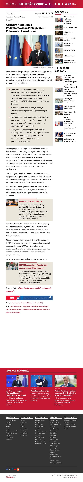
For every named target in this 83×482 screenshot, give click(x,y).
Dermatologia (53, 431)
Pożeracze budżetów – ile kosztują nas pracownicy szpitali (70, 78)
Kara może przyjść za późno (70, 39)
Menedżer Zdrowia (55, 424)
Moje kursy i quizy (40, 433)
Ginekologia (53, 448)
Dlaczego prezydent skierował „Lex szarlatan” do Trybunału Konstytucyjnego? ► (70, 123)
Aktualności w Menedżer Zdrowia (22, 303)
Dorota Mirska (19, 17)
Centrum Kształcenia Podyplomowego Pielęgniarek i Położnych (29, 306)
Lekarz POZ (53, 427)
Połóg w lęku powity (68, 33)
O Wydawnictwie (11, 420)
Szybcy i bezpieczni (70, 27)
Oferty (8, 422)
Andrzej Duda (16, 312)
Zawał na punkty (69, 50)
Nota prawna (9, 437)
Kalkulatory (38, 439)
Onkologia (53, 435)
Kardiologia (53, 441)
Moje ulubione (39, 424)
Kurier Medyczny (54, 450)
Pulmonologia (54, 446)
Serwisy (23, 420)
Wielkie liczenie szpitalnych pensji (70, 61)
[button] (74, 4)
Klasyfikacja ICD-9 (40, 441)
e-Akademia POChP (69, 424)
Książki (22, 424)
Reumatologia (54, 439)
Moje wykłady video (40, 431)
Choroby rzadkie (54, 429)
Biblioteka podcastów (56, 463)
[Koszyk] (65, 4)
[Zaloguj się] (55, 4)
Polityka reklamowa (11, 433)
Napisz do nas (10, 435)
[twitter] (49, 13)
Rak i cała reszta (69, 56)
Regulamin (9, 439)
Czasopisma (24, 422)
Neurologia (53, 437)
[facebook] (46, 13)
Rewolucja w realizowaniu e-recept (69, 101)
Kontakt (8, 427)
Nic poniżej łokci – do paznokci (70, 134)
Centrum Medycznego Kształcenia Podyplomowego (22, 309)
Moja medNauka (39, 420)
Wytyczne (38, 435)
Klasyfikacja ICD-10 (40, 444)
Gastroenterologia (55, 444)
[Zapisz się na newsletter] (58, 4)
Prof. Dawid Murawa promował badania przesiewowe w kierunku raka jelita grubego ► (70, 90)
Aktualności (38, 303)
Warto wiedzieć (54, 460)
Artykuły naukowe (40, 437)
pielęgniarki (46, 309)
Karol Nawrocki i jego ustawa (69, 107)
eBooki (22, 427)
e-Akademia (24, 433)
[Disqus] (29, 340)
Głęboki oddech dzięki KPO (69, 44)
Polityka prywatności (12, 431)
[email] (43, 13)
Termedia (74, 477)
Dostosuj (37, 422)
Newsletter (9, 424)
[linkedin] (52, 13)
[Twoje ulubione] (62, 4)
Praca (7, 429)
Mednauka (24, 435)
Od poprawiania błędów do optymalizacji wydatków (69, 20)
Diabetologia (53, 433)
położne (8, 312)
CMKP (40, 309)
